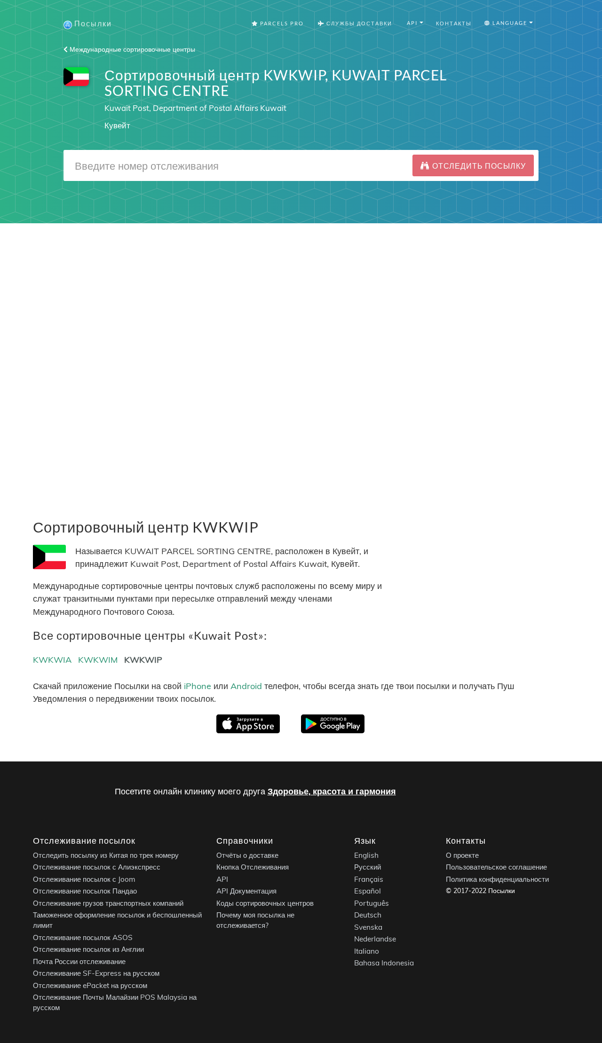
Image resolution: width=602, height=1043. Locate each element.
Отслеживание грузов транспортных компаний (108, 903)
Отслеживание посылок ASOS (83, 937)
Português (371, 903)
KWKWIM (98, 659)
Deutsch (367, 915)
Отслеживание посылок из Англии (88, 949)
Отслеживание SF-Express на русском (96, 973)
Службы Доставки (358, 23)
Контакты (454, 23)
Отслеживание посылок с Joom (84, 879)
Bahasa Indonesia (384, 963)
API (222, 879)
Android (246, 686)
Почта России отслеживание (79, 961)
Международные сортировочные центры (131, 49)
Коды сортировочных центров (265, 903)
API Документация (246, 891)
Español (367, 891)
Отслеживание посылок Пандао (85, 891)
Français (368, 879)
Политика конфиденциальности (497, 879)
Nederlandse (375, 939)
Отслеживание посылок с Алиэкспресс (96, 867)
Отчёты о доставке (247, 855)
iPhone (197, 686)
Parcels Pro (281, 23)
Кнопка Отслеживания (252, 867)
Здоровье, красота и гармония (332, 791)
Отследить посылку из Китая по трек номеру (106, 855)
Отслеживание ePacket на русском (90, 985)
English (366, 855)
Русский (367, 867)
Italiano (366, 951)
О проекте (462, 855)
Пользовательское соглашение (496, 867)
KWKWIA (52, 659)
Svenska (368, 927)
